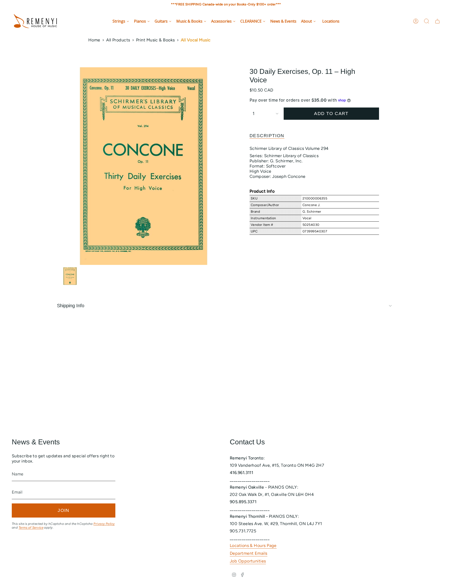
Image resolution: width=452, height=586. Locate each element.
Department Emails (248, 553)
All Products (118, 40)
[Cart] (437, 21)
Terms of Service (31, 527)
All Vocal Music (196, 40)
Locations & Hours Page (253, 545)
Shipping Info (70, 305)
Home (94, 40)
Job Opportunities (248, 561)
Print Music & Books (155, 40)
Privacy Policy (104, 524)
